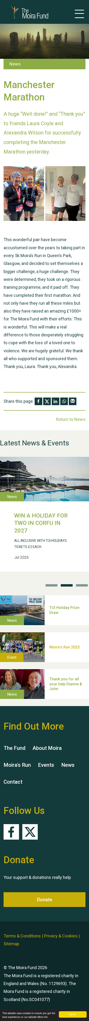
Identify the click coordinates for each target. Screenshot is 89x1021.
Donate (44, 899)
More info (42, 1017)
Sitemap (11, 943)
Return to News (70, 419)
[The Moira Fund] (22, 12)
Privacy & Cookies (61, 935)
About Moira (47, 748)
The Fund (14, 748)
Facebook (11, 832)
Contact (13, 782)
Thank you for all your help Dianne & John (65, 684)
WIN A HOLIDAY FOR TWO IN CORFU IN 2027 (41, 523)
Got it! (72, 1014)
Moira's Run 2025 (64, 647)
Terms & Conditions (22, 935)
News (68, 765)
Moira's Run (17, 765)
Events (46, 765)
